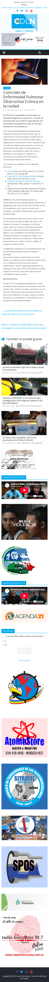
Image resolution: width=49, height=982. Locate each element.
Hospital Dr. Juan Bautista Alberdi (22, 176)
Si (5, 641)
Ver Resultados (24, 660)
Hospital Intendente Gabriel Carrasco (24, 181)
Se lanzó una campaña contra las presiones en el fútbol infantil (19, 438)
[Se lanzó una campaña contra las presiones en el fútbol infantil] (24, 412)
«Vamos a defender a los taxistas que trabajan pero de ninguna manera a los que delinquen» (23, 400)
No (6, 645)
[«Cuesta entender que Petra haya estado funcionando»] (24, 344)
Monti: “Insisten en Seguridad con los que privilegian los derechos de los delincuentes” (24, 328)
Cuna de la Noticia (28, 110)
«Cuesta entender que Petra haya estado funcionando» (23, 368)
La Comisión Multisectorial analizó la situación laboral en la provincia (21, 312)
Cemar (10, 171)
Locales (7, 88)
